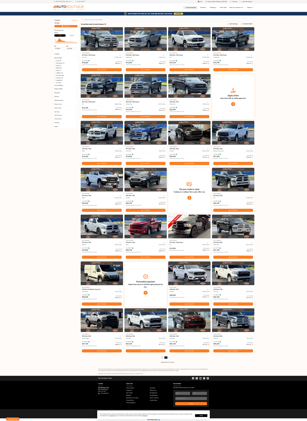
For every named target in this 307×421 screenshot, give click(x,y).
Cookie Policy (153, 400)
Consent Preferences (13, 419)
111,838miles (118, 338)
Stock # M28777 (85, 334)
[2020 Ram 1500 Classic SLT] (189, 39)
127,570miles (205, 57)
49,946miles (206, 338)
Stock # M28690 (129, 334)
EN (201, 1)
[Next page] (172, 357)
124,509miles (205, 291)
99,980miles (162, 151)
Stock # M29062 (85, 193)
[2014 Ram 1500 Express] (102, 226)
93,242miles (249, 151)
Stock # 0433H (172, 287)
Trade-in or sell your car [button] (236, 7)
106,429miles (205, 244)
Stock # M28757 (129, 193)
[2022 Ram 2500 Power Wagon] (102, 320)
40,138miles (249, 291)
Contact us (129, 390)
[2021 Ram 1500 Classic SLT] (102, 86)
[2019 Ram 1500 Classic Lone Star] (102, 39)
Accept (201, 415)
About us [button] (249, 7)
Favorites (234, 1)
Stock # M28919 (173, 146)
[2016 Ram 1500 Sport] (102, 133)
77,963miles (162, 57)
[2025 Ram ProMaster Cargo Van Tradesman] (102, 273)
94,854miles (206, 104)
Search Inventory (191, 7)
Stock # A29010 (129, 99)
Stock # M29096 (129, 240)
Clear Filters (74, 20)
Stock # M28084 (85, 240)
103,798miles (161, 104)
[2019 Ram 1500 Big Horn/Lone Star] (233, 133)
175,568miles (118, 151)
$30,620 (172, 295)
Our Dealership (154, 395)
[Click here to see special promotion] (153, 13)
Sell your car (153, 390)
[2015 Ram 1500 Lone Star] (145, 133)
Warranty (128, 395)
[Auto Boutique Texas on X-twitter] (196, 378)
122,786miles (118, 197)
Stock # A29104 (216, 146)
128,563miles (118, 244)
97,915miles (249, 338)
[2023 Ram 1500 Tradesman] (189, 86)
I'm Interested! (102, 69)
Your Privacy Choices (152, 419)
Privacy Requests (130, 402)
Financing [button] (213, 7)
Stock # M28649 (173, 334)
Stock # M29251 (173, 240)
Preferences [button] (144, 415)
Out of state (223, 7)
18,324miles (118, 291)
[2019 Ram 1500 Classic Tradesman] (145, 39)
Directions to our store (132, 398)
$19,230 (172, 248)
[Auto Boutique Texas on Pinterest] (207, 378)
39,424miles (162, 338)
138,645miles (118, 104)
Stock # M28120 (173, 53)
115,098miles (249, 197)
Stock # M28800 (85, 287)
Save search (67, 26)
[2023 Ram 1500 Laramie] (189, 133)
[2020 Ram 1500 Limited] (145, 180)
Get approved (153, 393)
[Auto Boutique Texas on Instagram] (203, 378)
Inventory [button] (203, 7)
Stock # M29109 (217, 53)
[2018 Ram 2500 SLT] (233, 180)
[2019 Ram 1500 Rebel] (102, 180)
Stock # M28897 (217, 193)
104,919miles (249, 244)
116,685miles (249, 57)
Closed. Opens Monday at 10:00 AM (217, 1)
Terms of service (154, 398)
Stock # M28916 (173, 99)
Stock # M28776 (85, 146)
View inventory (130, 388)
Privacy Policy (130, 400)
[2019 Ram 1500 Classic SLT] (189, 226)
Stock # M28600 (217, 240)
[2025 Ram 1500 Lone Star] (233, 273)
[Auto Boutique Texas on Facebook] (192, 378)
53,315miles (162, 244)
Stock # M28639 (85, 53)
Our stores (152, 388)
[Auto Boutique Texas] (68, 7)
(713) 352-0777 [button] (81, 1)
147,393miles (161, 197)
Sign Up (191, 403)
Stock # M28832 (129, 146)
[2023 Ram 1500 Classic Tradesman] (145, 86)
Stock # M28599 (85, 99)
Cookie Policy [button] (113, 415)
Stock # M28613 (129, 53)
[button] (63, 1)
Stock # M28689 (217, 287)
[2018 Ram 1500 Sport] (145, 226)
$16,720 (85, 108)
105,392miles (205, 151)
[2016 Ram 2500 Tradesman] (233, 226)
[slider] (54, 43)
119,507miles (118, 57)
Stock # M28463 (217, 334)
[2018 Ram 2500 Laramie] (233, 320)
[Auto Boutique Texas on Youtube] (200, 378)
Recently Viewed (247, 1)
